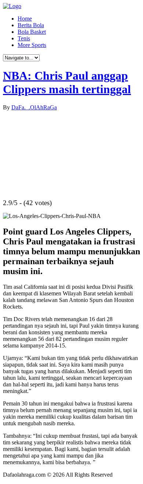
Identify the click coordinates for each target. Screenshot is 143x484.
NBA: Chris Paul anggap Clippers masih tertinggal (67, 82)
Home (25, 18)
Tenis (24, 38)
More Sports (32, 45)
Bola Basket (32, 32)
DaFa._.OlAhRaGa (34, 107)
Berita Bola (31, 25)
